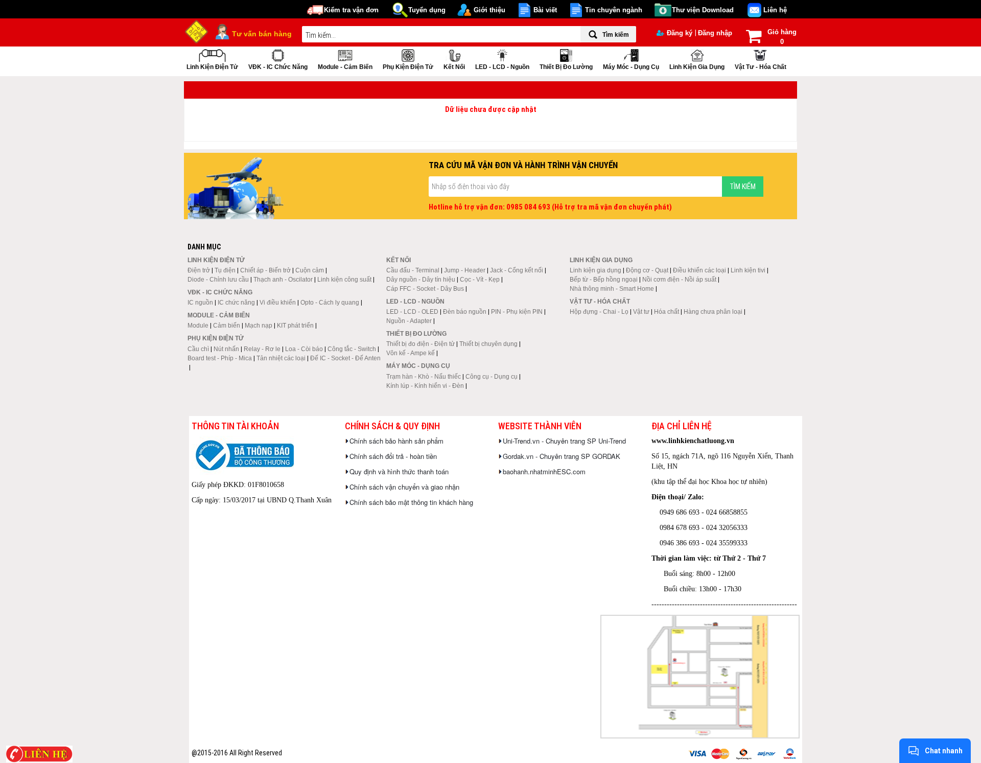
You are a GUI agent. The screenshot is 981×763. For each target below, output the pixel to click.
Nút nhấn (226, 349)
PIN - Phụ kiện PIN (517, 311)
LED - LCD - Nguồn (502, 67)
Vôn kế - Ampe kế (410, 353)
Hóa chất (666, 311)
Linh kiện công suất (344, 279)
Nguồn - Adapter (409, 321)
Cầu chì (198, 349)
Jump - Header (464, 270)
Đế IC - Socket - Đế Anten (345, 358)
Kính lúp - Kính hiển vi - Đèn (425, 385)
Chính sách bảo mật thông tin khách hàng (411, 502)
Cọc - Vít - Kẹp (480, 279)
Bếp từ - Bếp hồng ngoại (604, 279)
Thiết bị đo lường (566, 67)
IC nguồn (200, 302)
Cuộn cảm (309, 270)
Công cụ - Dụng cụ (491, 376)
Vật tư (641, 311)
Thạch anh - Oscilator (283, 279)
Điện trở (199, 270)
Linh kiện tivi (748, 270)
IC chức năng (236, 302)
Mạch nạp (258, 325)
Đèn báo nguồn (464, 311)
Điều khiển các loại (699, 270)
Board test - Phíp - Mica (220, 358)
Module (198, 325)
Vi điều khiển (278, 302)
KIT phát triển (295, 325)
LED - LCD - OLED (412, 311)
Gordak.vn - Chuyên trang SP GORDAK (561, 456)
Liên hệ (775, 10)
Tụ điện (225, 270)
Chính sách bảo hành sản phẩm (396, 441)
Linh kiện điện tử (212, 67)
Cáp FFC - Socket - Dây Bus (425, 288)
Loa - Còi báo (304, 349)
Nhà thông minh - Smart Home (612, 288)
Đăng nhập (715, 33)
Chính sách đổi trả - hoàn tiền (393, 456)
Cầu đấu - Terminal (412, 270)
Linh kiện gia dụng (697, 67)
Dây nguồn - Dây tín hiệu (420, 279)
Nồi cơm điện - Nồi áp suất (679, 279)
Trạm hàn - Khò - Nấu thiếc (423, 376)
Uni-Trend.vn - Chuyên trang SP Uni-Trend (564, 441)
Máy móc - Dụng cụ (631, 67)
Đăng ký (679, 33)
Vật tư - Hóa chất (760, 67)
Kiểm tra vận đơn (351, 10)
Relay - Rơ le (262, 349)
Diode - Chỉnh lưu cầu (218, 279)
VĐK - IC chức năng (278, 67)
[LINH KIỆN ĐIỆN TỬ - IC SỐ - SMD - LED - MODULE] (196, 30)
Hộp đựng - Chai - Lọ (599, 311)
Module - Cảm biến (345, 67)
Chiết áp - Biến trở (265, 270)
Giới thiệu (489, 10)
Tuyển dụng (427, 10)
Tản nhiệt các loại (281, 358)
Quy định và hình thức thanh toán (399, 471)
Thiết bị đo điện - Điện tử (420, 344)
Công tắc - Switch (352, 349)
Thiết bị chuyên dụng (488, 344)
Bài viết (545, 10)
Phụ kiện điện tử (408, 67)
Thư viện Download (703, 10)
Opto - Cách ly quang (329, 302)
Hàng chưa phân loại (713, 311)
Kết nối (454, 67)
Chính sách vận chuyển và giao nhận (404, 487)
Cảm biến (226, 325)
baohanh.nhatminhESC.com (544, 471)
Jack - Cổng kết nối (516, 270)
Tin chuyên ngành (613, 10)
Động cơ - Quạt (647, 270)
